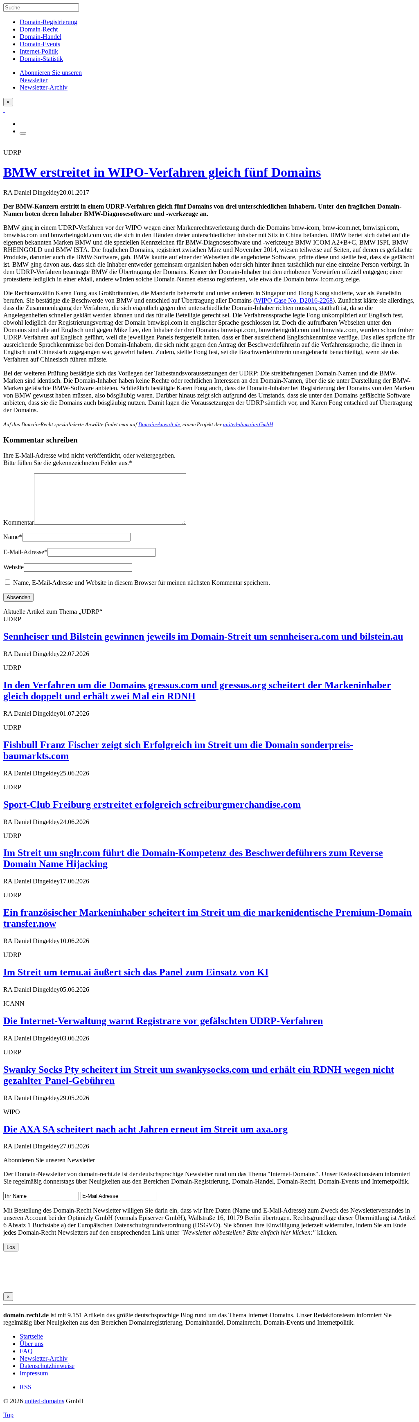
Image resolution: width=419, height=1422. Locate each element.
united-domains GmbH (248, 424)
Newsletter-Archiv (44, 1358)
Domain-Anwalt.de (159, 424)
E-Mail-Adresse (25, 551)
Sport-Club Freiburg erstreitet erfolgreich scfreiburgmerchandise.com (152, 804)
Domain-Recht (39, 29)
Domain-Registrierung (48, 21)
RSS (26, 1387)
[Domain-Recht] (4, 109)
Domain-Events (40, 43)
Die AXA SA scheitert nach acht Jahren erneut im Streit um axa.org (145, 1129)
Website (13, 567)
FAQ (26, 1351)
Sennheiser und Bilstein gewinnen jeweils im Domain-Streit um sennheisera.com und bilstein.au (203, 636)
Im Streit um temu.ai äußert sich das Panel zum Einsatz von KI (135, 972)
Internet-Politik (39, 51)
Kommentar (18, 522)
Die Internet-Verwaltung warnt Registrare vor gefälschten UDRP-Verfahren (163, 1020)
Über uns (31, 1343)
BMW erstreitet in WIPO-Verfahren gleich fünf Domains (162, 172)
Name (12, 536)
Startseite (31, 1336)
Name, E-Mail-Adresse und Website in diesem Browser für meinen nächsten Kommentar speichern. (141, 582)
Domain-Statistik (41, 58)
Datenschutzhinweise (47, 1365)
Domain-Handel (40, 36)
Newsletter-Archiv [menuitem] (44, 87)
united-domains (44, 1400)
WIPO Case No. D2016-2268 (294, 300)
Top (8, 1414)
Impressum (34, 1373)
